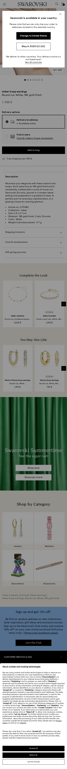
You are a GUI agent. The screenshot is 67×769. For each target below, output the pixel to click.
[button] (60, 14)
